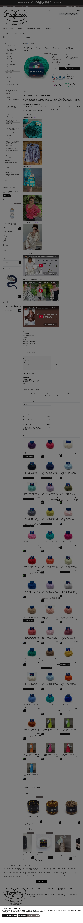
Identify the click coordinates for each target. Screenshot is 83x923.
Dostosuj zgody (22, 915)
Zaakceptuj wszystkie (33, 915)
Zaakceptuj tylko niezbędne (10, 915)
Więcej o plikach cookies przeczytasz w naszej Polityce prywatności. (15, 912)
